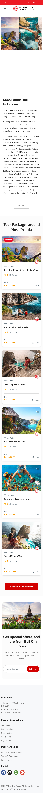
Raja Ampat (6, 740)
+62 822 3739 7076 (10, 709)
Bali (23, 113)
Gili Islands (6, 737)
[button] (33, 8)
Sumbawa (5, 725)
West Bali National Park (23, 174)
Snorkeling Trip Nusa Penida (17, 499)
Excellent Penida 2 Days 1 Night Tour (21, 270)
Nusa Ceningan (31, 117)
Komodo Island (7, 729)
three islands (30, 110)
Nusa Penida (6, 733)
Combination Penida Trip (16, 327)
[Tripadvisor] (16, 772)
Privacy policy (7, 760)
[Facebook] (3, 772)
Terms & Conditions (9, 756)
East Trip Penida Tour (14, 442)
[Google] (22, 772)
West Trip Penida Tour (14, 384)
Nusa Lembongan (14, 117)
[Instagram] (9, 772)
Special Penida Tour (13, 556)
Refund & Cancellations (11, 752)
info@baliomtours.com (12, 712)
